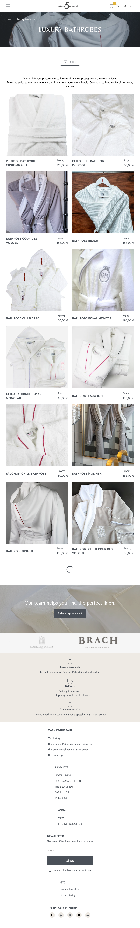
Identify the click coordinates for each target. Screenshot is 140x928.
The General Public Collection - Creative (70, 891)
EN (125, 6)
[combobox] (128, 6)
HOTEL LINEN (63, 923)
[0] (111, 6)
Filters (73, 62)
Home (8, 19)
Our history (54, 885)
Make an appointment (70, 760)
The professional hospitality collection (68, 897)
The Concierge (56, 902)
